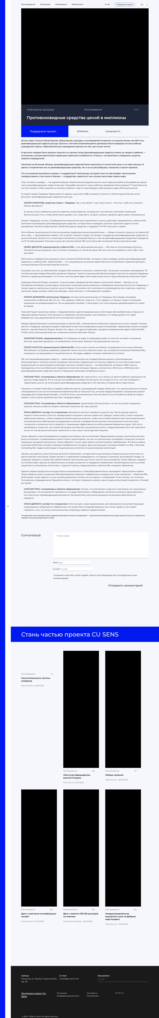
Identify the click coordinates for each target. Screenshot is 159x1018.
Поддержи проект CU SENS (33, 995)
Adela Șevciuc (111, 780)
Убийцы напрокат (114, 775)
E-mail (57, 569)
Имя (56, 562)
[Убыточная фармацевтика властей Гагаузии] (81, 709)
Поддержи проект (125, 4)
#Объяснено (15, 418)
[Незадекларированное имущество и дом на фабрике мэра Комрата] (123, 848)
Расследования (17, 394)
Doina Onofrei (27, 686)
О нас (107, 4)
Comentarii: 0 (112, 131)
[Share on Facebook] (90, 131)
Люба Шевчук (35, 109)
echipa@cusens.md (69, 979)
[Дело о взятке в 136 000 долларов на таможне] (81, 848)
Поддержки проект (43, 131)
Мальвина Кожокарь (72, 921)
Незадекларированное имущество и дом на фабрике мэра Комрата (120, 917)
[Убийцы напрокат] (123, 709)
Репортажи (14, 402)
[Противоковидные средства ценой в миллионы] (85, 67)
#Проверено (15, 410)
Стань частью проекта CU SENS (70, 634)
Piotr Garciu (68, 783)
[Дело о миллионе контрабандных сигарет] (39, 848)
